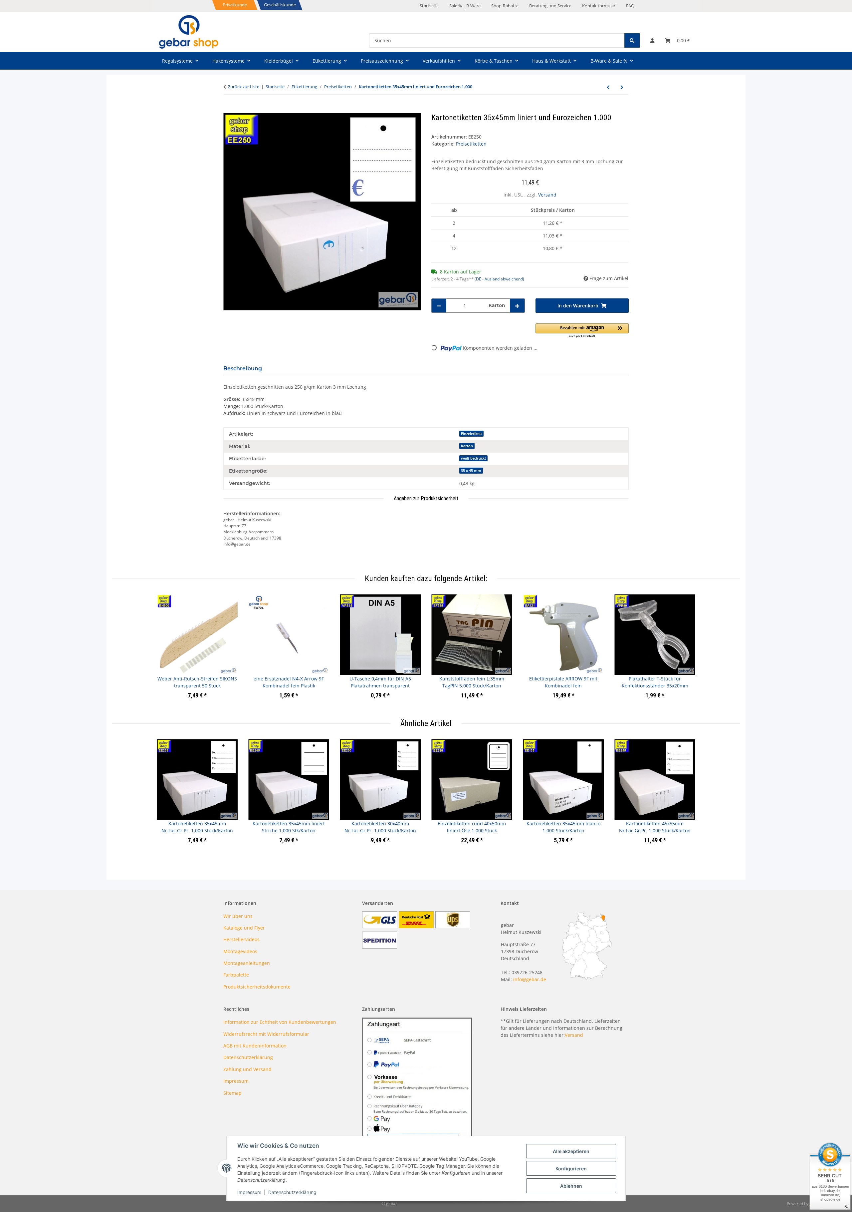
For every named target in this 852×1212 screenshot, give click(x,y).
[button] (652, 40)
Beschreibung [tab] (242, 368)
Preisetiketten (471, 144)
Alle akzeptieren (571, 1151)
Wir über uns (238, 916)
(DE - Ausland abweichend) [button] (499, 279)
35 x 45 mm (471, 470)
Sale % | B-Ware (465, 6)
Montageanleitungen (246, 963)
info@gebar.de (529, 979)
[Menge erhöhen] (517, 305)
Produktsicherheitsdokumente (257, 987)
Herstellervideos (241, 939)
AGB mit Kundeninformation (255, 1045)
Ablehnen (571, 1186)
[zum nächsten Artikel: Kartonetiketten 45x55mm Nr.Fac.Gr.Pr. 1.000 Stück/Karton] (622, 87)
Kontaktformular (598, 6)
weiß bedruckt (473, 458)
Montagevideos (240, 951)
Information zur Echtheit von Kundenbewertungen (279, 1022)
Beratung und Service (550, 6)
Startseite (429, 6)
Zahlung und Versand (247, 1069)
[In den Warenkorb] (228, 109)
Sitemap (232, 1093)
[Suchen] (632, 40)
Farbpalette (236, 975)
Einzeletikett (471, 433)
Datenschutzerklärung (292, 1192)
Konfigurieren (571, 1168)
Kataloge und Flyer (244, 928)
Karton (467, 446)
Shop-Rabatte (505, 6)
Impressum (249, 1192)
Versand (547, 195)
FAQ (630, 6)
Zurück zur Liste (243, 87)
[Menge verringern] (439, 305)
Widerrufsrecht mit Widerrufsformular (266, 1034)
